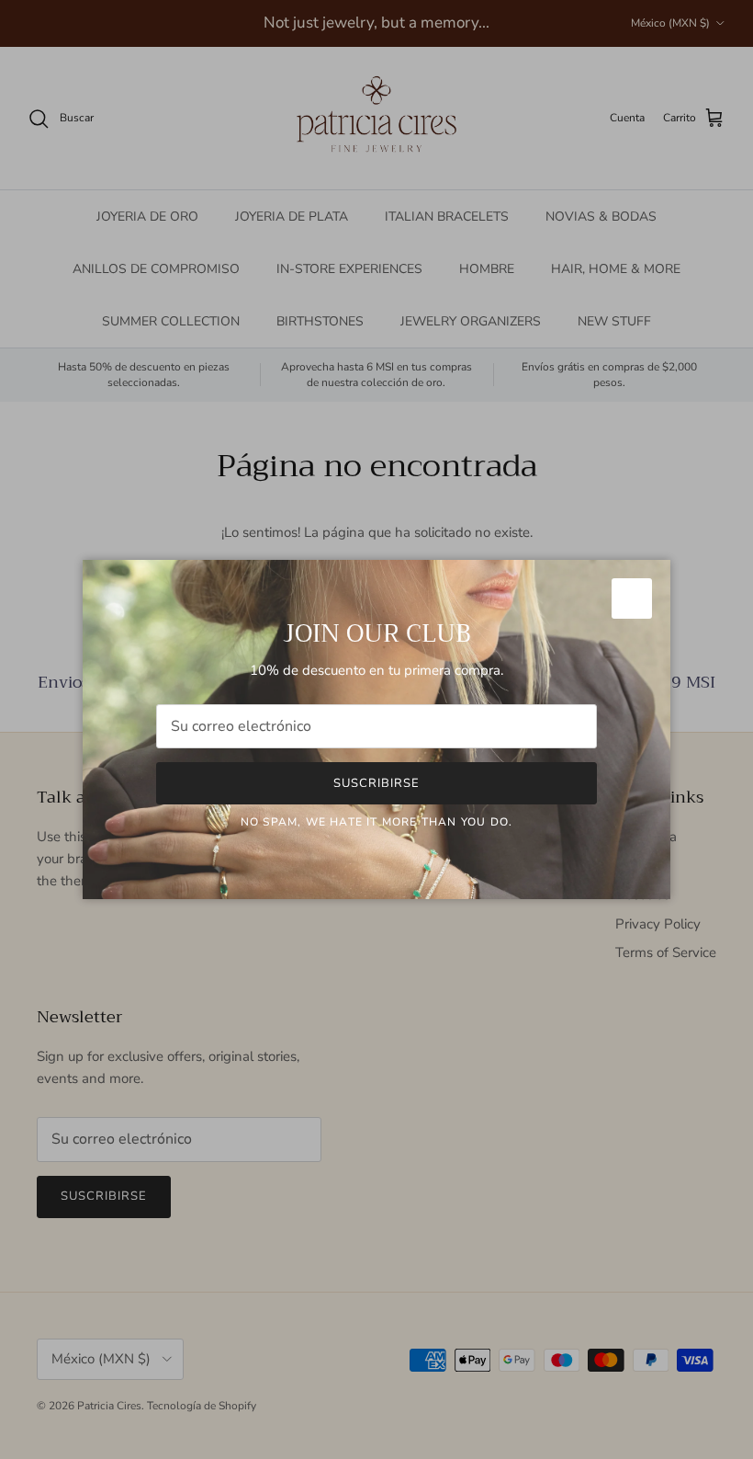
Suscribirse (376, 783)
